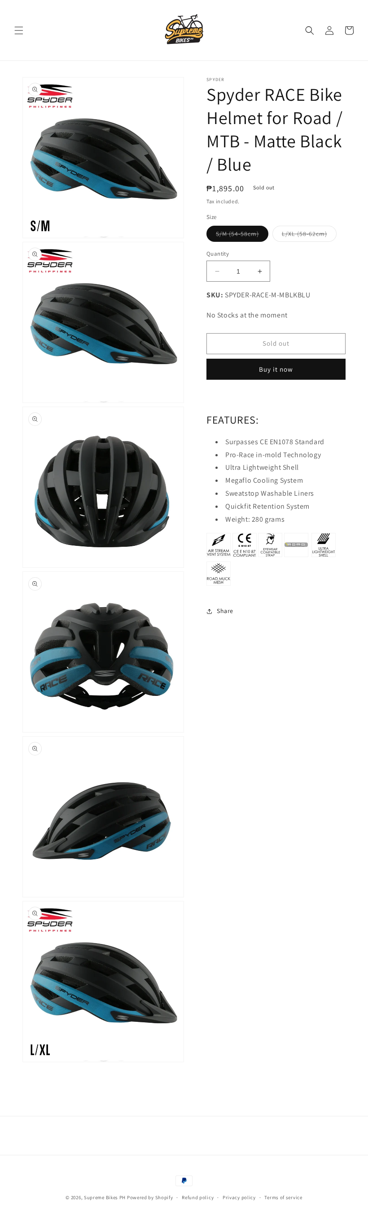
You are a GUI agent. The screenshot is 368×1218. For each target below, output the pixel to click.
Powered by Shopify (150, 1197)
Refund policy (198, 1197)
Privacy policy (239, 1197)
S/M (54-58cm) (242, 235)
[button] (19, 30)
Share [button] (225, 611)
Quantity (217, 253)
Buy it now (276, 369)
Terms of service (283, 1197)
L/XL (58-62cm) (309, 235)
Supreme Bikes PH (105, 1197)
